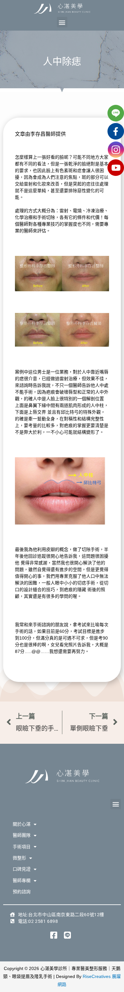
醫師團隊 (22, 835)
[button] (62, 22)
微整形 (19, 857)
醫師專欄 (22, 880)
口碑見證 (22, 869)
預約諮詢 (22, 891)
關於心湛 (22, 824)
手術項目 (22, 846)
